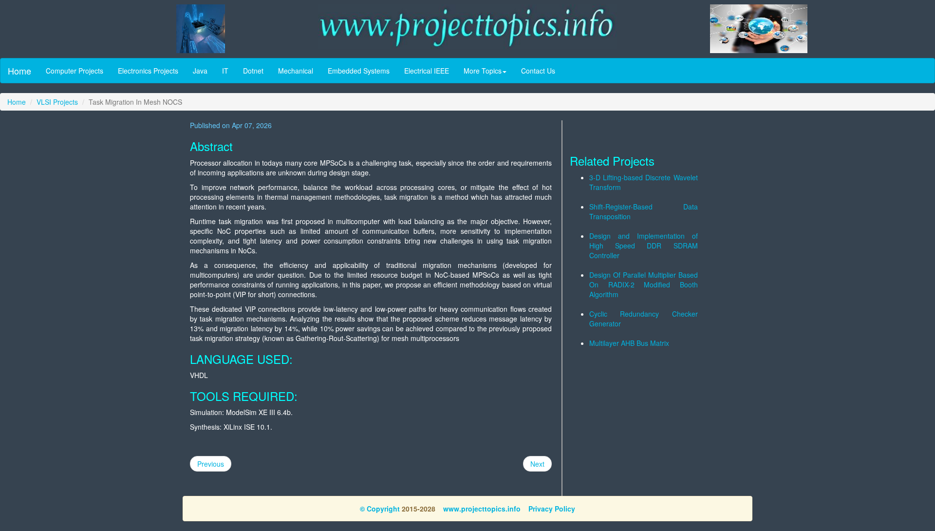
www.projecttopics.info (482, 508)
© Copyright (380, 508)
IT (225, 71)
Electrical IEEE (426, 71)
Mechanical (295, 71)
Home (19, 70)
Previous (210, 464)
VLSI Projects (57, 102)
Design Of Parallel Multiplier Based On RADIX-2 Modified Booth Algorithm (643, 284)
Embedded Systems (359, 71)
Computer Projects (74, 71)
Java (200, 71)
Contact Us (538, 71)
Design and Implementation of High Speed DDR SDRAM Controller (643, 245)
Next (537, 464)
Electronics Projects (148, 71)
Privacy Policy (551, 508)
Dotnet (253, 71)
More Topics (483, 71)
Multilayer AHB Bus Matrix (629, 343)
